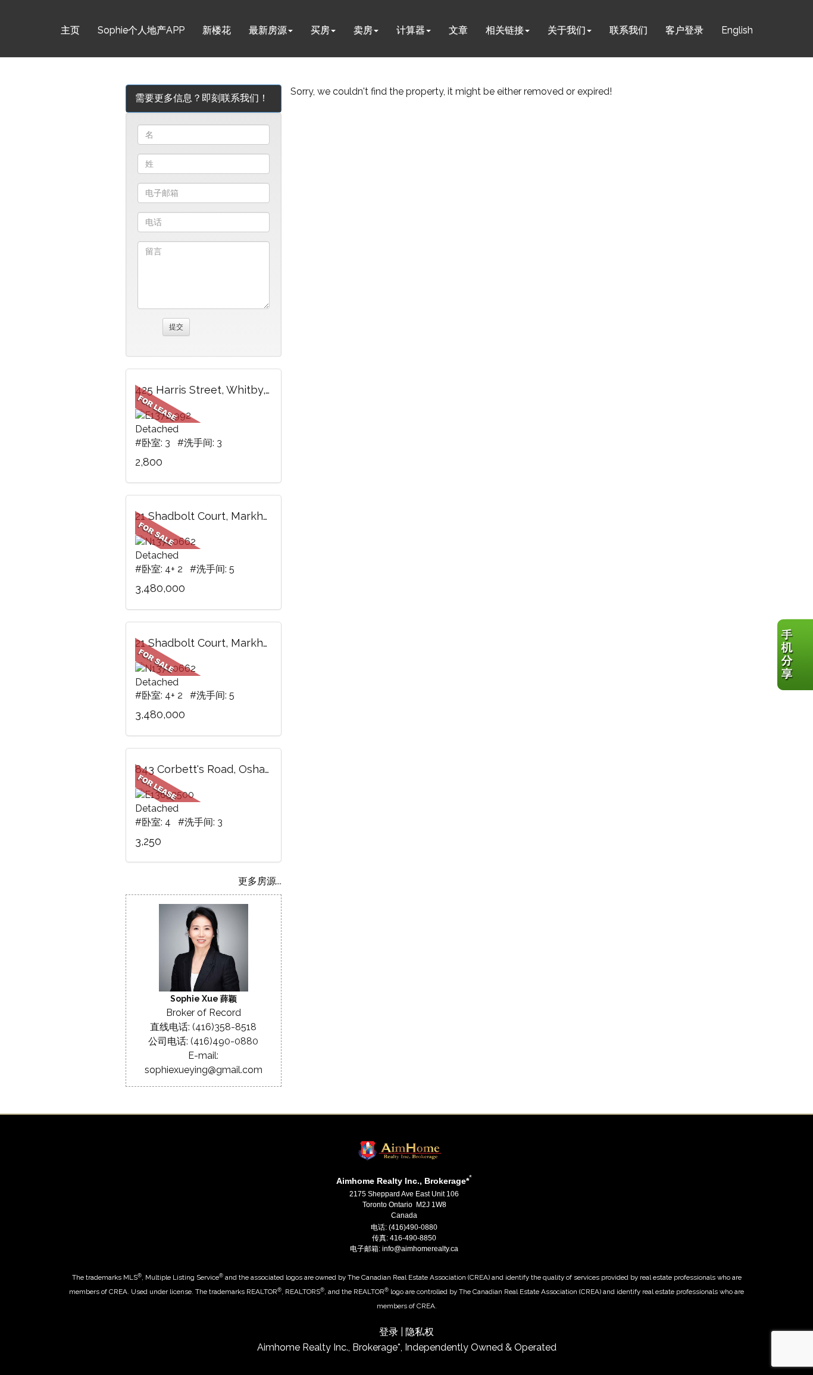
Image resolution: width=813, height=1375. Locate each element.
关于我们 (567, 30)
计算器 (410, 30)
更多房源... (260, 881)
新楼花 (216, 30)
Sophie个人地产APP (141, 30)
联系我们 (628, 30)
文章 (458, 30)
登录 (388, 1331)
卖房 (363, 30)
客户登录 (684, 30)
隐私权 (419, 1331)
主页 (70, 30)
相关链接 (505, 30)
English (737, 30)
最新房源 (268, 30)
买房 (320, 30)
